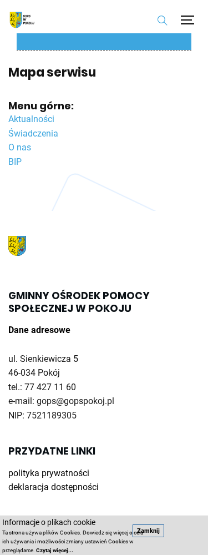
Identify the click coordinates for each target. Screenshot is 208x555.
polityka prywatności (48, 473)
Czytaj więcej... (54, 550)
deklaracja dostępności (53, 487)
